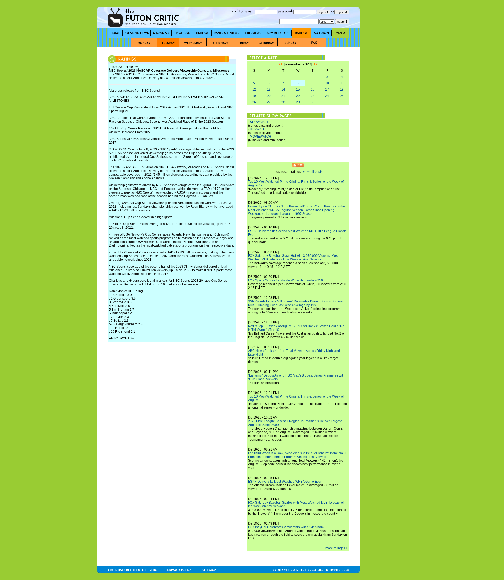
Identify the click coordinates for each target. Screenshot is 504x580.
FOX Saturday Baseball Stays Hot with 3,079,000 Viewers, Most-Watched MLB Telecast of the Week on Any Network (293, 257)
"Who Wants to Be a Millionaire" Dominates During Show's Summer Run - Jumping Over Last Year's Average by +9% (296, 303)
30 (312, 102)
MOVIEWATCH (260, 136)
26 (254, 102)
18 (342, 89)
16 (312, 89)
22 (298, 96)
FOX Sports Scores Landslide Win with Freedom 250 (285, 280)
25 (342, 96)
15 (298, 89)
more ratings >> (337, 548)
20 (269, 96)
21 (283, 96)
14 (283, 89)
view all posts (312, 172)
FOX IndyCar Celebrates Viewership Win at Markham (286, 527)
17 (327, 89)
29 (298, 102)
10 (327, 83)
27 (269, 102)
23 (312, 96)
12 (254, 89)
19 (254, 96)
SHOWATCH (259, 122)
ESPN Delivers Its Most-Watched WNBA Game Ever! (285, 481)
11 (342, 83)
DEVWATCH (259, 129)
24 (327, 96)
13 (269, 89)
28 (283, 102)
